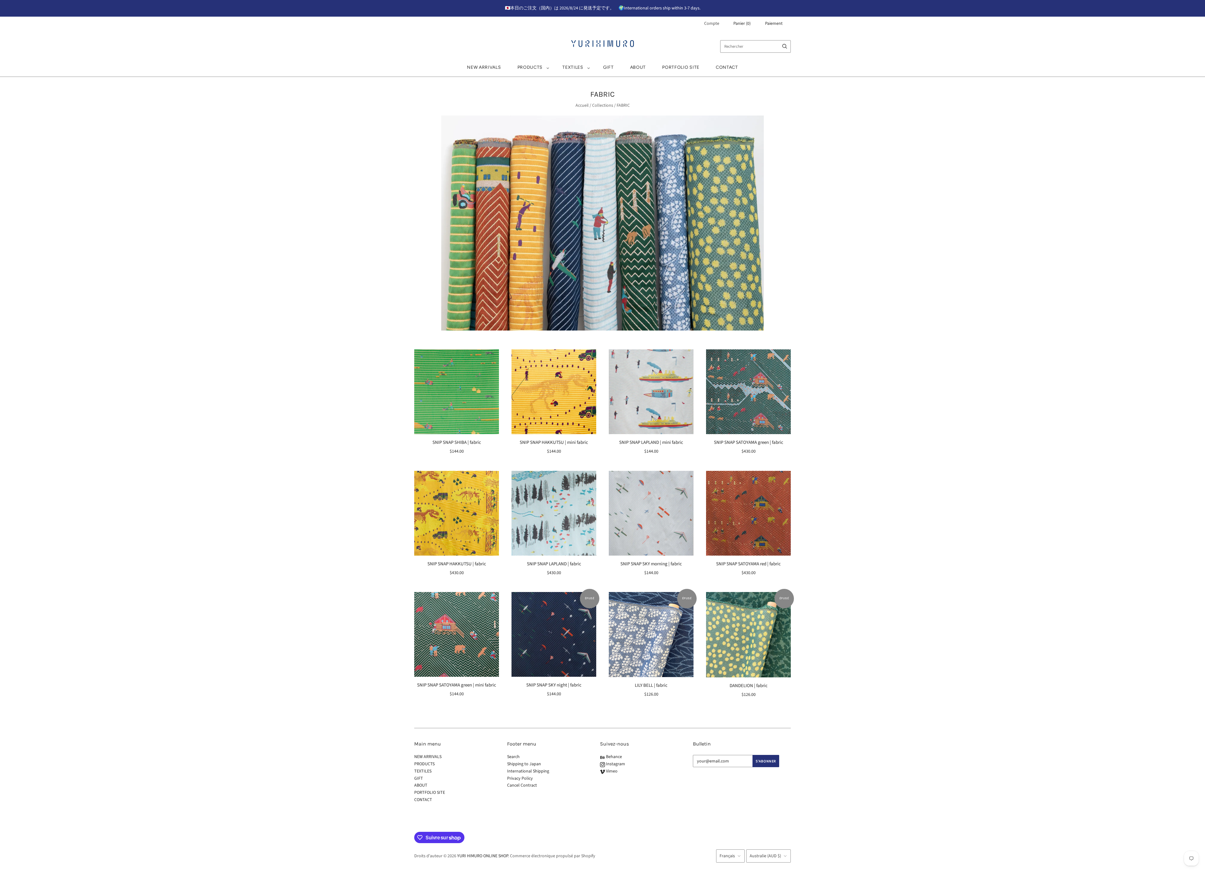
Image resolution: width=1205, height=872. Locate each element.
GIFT (608, 67)
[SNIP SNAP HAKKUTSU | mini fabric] (553, 391)
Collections (602, 105)
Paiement (774, 23)
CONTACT (727, 67)
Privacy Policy (520, 778)
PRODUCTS (530, 67)
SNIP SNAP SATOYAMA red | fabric (748, 564)
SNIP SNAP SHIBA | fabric (456, 442)
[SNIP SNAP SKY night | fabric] (553, 634)
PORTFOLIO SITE (680, 67)
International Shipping (528, 771)
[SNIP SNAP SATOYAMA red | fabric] (748, 513)
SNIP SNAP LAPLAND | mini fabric (651, 442)
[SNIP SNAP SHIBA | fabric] (456, 391)
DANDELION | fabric (749, 685)
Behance (613, 757)
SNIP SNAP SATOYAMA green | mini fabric (456, 685)
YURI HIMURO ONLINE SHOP (482, 856)
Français (727, 856)
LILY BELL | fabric (651, 685)
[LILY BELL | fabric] (651, 634)
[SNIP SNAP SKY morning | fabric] (651, 513)
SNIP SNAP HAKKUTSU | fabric (456, 564)
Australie (765, 856)
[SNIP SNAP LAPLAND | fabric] (553, 513)
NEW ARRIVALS (484, 67)
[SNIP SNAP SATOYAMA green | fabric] (748, 391)
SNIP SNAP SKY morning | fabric (651, 564)
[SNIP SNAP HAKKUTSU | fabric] (456, 513)
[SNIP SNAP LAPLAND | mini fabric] (651, 391)
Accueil (582, 105)
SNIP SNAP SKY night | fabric (553, 685)
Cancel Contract (522, 785)
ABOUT (638, 67)
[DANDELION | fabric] (748, 634)
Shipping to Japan (524, 764)
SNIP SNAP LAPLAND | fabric (554, 564)
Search (513, 757)
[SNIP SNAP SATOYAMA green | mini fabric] (456, 634)
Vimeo (611, 771)
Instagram (615, 764)
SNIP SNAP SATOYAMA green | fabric (748, 442)
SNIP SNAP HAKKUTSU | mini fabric (554, 442)
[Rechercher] (785, 46)
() (742, 23)
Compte (711, 23)
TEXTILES (572, 67)
